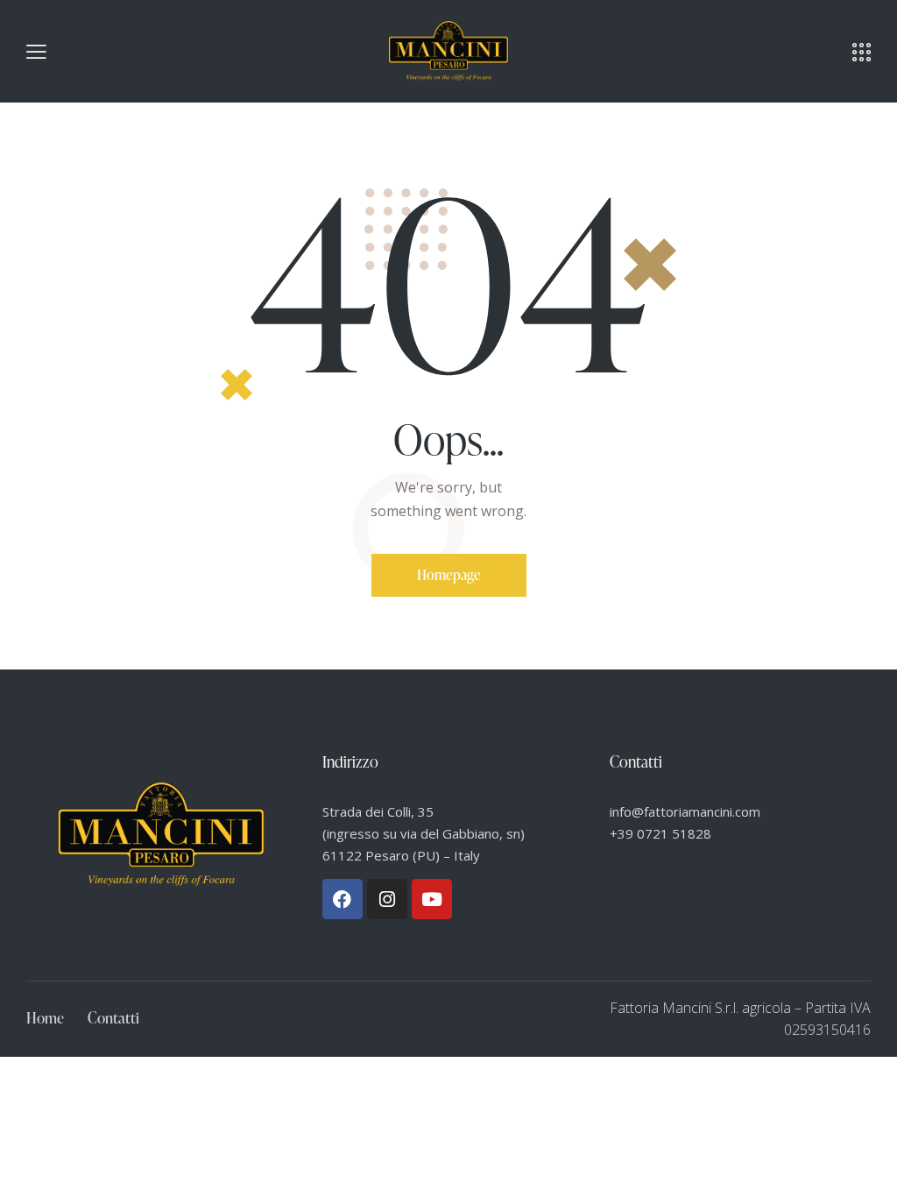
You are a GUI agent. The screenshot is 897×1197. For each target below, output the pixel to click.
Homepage (449, 574)
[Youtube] (432, 899)
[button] (36, 51)
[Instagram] (387, 899)
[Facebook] (342, 899)
